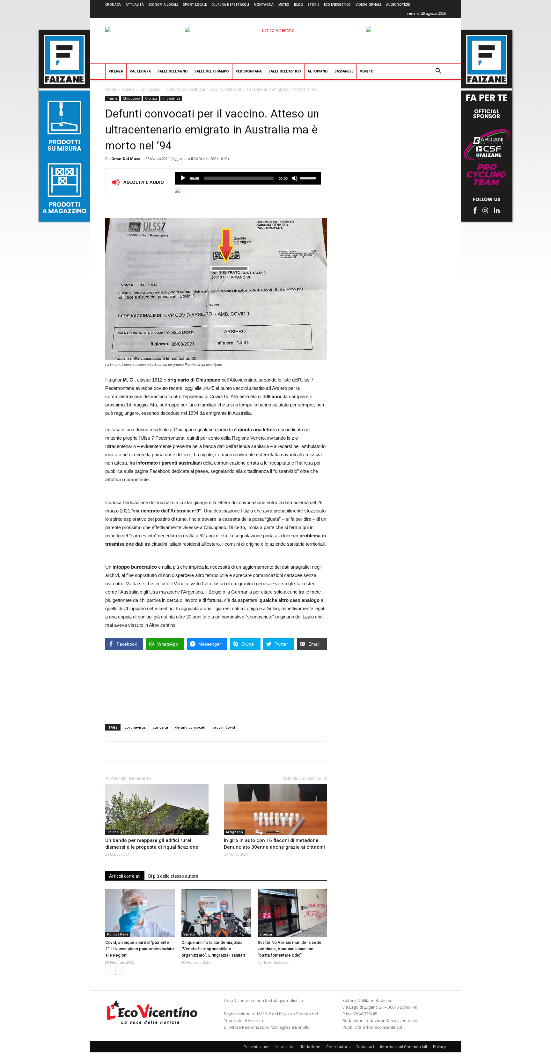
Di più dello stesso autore (173, 876)
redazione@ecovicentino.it (391, 1020)
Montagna (264, 4)
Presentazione (256, 1047)
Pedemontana (249, 71)
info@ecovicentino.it (382, 1027)
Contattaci (365, 1047)
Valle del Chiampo (212, 71)
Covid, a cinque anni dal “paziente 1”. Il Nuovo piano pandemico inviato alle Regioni (139, 949)
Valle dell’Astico (284, 71)
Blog (298, 4)
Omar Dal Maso (125, 158)
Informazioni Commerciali (403, 1047)
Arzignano (234, 832)
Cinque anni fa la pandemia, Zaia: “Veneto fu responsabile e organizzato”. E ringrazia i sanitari (213, 949)
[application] (248, 178)
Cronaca (113, 4)
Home (110, 89)
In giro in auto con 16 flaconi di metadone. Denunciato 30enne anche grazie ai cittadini (274, 843)
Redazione (310, 1047)
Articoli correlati (125, 876)
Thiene (128, 89)
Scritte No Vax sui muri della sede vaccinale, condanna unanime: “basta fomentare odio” (289, 949)
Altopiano (318, 71)
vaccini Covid (223, 727)
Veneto (367, 71)
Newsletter (285, 1047)
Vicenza (116, 71)
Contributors (337, 1047)
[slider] (309, 177)
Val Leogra (140, 71)
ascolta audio (183, 178)
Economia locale (163, 4)
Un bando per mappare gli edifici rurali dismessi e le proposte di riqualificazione (151, 843)
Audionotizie (398, 4)
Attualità (135, 4)
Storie (313, 4)
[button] (438, 72)
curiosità (160, 727)
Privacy (439, 1047)
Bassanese (343, 71)
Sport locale (195, 4)
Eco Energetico (337, 4)
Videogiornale (368, 4)
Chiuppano (151, 89)
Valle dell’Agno (173, 71)
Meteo (283, 4)
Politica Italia (117, 934)
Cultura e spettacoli (230, 4)
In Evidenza (171, 98)
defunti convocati (190, 727)
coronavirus (135, 727)
